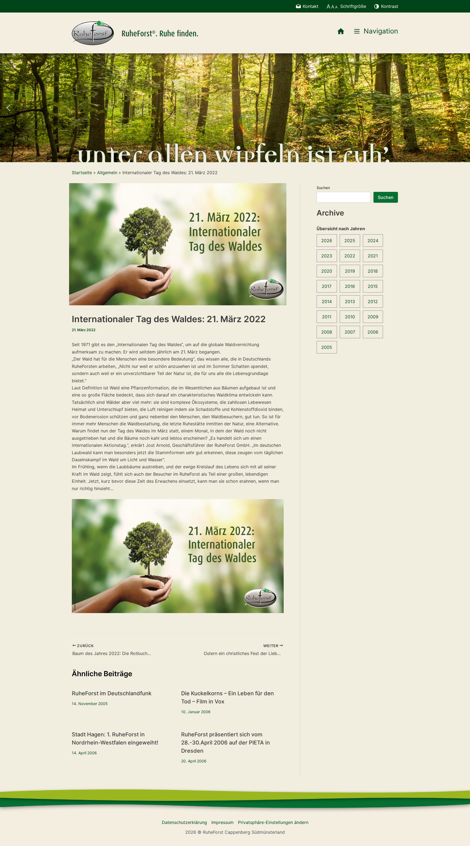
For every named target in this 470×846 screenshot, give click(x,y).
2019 (350, 271)
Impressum (222, 822)
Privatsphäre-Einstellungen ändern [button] (273, 822)
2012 (373, 301)
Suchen (323, 187)
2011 (326, 316)
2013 (350, 301)
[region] (235, 107)
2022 (349, 256)
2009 (372, 316)
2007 (350, 332)
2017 (327, 286)
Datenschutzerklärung (184, 822)
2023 (326, 256)
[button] (8, 107)
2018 (373, 271)
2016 (350, 286)
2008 (326, 332)
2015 (373, 286)
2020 (326, 271)
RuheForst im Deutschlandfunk (111, 693)
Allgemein (107, 172)
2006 (372, 332)
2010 (350, 316)
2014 (327, 301)
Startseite (82, 172)
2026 (326, 240)
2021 (373, 256)
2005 (326, 347)
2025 (349, 240)
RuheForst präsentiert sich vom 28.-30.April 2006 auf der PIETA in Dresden (225, 742)
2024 (372, 240)
